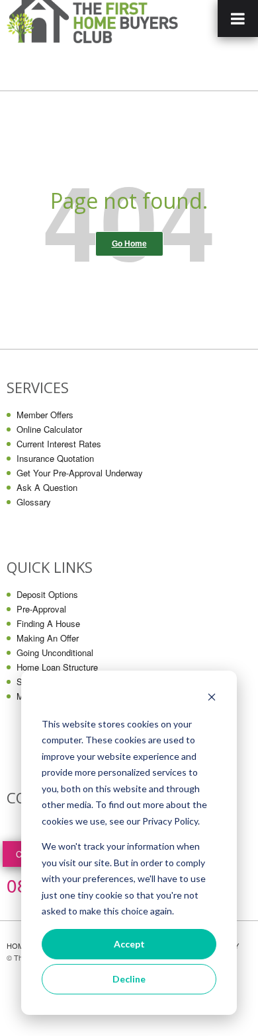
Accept (129, 943)
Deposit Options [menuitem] (47, 594)
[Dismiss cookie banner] (211, 698)
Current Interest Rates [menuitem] (59, 443)
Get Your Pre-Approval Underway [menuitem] (80, 472)
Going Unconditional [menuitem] (55, 652)
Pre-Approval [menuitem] (41, 609)
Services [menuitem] (38, 387)
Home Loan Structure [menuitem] (57, 667)
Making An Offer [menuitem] (48, 638)
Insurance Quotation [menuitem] (55, 458)
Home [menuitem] (17, 945)
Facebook (17, 828)
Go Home (129, 243)
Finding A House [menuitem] (48, 623)
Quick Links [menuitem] (50, 567)
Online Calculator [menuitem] (49, 429)
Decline (129, 978)
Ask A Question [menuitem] (47, 487)
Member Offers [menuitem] (45, 414)
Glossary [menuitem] (34, 502)
